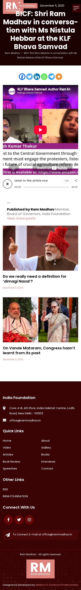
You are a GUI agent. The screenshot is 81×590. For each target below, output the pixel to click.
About (45, 441)
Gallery (46, 447)
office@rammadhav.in (25, 420)
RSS (5, 489)
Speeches (10, 468)
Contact (47, 468)
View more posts (21, 218)
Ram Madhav (28, 554)
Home (7, 441)
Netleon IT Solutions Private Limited (57, 585)
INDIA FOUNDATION (15, 496)
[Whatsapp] (44, 76)
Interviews (48, 462)
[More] (59, 76)
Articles (8, 454)
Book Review (11, 462)
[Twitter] (29, 76)
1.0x (66, 180)
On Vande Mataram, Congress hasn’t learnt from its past (39, 350)
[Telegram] (51, 76)
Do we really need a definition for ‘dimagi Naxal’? (34, 279)
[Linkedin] (37, 76)
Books (45, 454)
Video (7, 447)
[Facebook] (22, 76)
